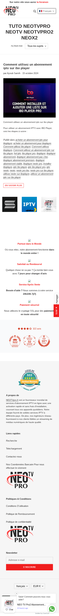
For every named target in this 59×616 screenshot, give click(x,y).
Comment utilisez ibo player (17, 146)
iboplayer (41, 153)
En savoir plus (13, 185)
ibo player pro (28, 153)
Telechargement (14, 448)
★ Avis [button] (56, 311)
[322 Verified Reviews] (29, 392)
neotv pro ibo (22, 170)
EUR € (37, 586)
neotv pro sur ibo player (41, 170)
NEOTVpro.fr (12, 400)
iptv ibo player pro (36, 167)
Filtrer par (17, 46)
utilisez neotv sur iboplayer (16, 174)
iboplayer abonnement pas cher (32, 157)
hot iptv (17, 153)
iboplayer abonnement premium (18, 160)
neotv (12, 170)
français (20, 586)
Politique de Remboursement (20, 514)
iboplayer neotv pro (32, 163)
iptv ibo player (20, 167)
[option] (12, 204)
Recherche (11, 440)
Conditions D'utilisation (17, 506)
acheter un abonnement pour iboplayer (32, 143)
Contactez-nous (14, 456)
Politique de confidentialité (18, 522)
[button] (47, 11)
